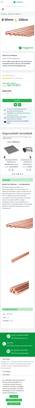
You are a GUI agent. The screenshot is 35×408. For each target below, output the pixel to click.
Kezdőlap (4, 14)
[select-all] (7, 138)
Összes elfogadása (14, 403)
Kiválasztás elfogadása (14, 400)
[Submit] (29, 6)
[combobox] (17, 6)
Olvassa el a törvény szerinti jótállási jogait (18, 122)
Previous (5, 156)
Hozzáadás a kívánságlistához (15, 104)
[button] (15, 52)
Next (29, 156)
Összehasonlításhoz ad (19, 104)
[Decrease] (4, 93)
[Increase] (11, 93)
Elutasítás (14, 396)
